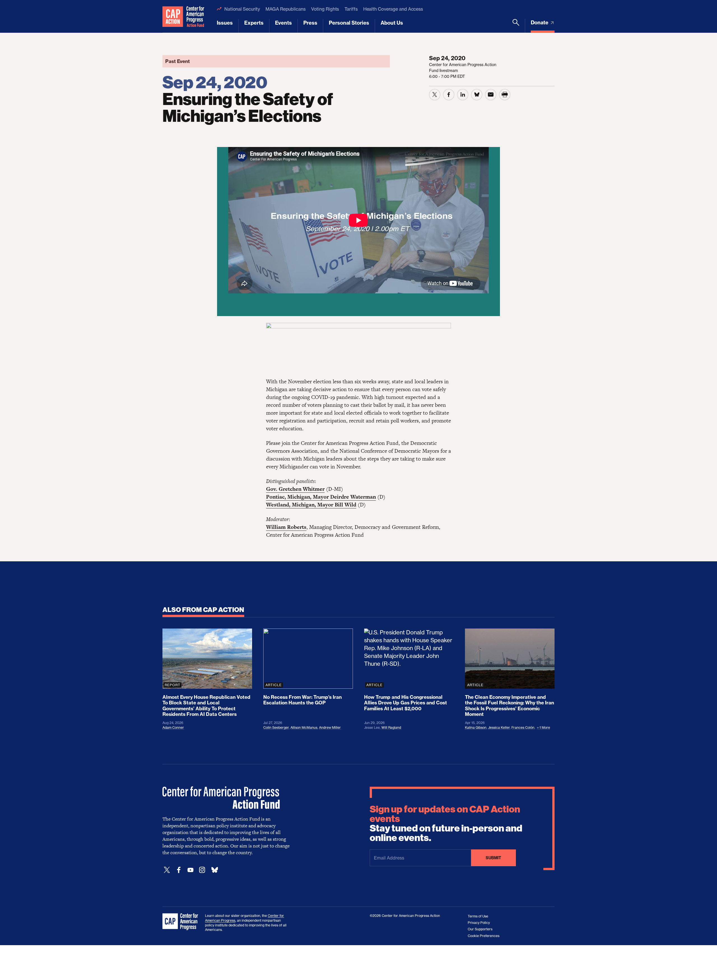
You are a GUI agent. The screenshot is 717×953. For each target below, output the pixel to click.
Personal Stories (349, 23)
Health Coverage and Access (393, 9)
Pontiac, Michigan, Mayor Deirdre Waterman (321, 497)
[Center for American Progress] (172, 16)
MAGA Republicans (285, 9)
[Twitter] (166, 870)
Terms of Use (478, 916)
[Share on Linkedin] (462, 94)
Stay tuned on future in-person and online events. (446, 824)
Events (283, 23)
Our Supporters (480, 929)
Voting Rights (325, 9)
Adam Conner (173, 727)
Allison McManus (303, 727)
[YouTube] (190, 870)
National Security (242, 9)
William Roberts (286, 527)
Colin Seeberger (276, 727)
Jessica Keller (499, 727)
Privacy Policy (479, 923)
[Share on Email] (490, 94)
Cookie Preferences (483, 936)
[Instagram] (202, 870)
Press (310, 23)
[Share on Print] (504, 94)
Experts (254, 23)
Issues (225, 23)
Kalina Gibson (475, 727)
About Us (392, 23)
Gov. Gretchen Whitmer (295, 489)
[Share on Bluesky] (476, 94)
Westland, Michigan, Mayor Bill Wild (311, 504)
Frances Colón (522, 727)
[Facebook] (178, 870)
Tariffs (350, 9)
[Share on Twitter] (434, 94)
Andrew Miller (330, 727)
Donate (540, 22)
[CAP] (180, 922)
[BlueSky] (214, 870)
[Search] (516, 26)
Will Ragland (391, 727)
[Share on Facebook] (448, 94)
